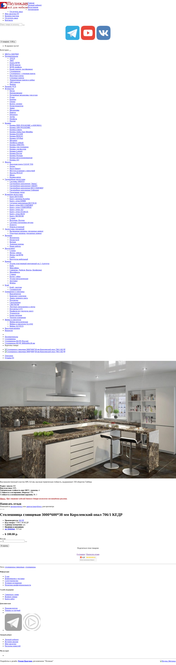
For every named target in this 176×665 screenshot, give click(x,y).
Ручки (12, 97)
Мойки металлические (19, 322)
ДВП (12, 61)
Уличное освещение (18, 317)
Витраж (13, 242)
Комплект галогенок (18, 296)
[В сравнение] (3, 509)
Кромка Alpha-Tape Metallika (21, 132)
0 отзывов (81, 554)
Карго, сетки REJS (17, 214)
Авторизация (33, 9)
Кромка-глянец (16, 130)
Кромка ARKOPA (17, 145)
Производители (11, 608)
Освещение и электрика (14, 292)
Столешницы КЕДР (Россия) (16, 341)
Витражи (8, 235)
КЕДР (21, 520)
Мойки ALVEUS (16, 326)
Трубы (12, 117)
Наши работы (15, 246)
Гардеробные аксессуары (15, 179)
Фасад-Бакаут (15, 168)
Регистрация (33, 7)
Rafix (12, 266)
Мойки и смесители (13, 320)
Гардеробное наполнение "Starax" (23, 184)
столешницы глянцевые (14, 567)
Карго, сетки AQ (16, 210)
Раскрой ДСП (10, 86)
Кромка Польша (16, 156)
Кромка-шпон (15, 177)
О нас (7, 576)
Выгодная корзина (12, 328)
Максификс (14, 268)
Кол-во (3, 539)
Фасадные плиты (17, 76)
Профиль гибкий (16, 143)
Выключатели (15, 294)
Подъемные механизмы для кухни (24, 95)
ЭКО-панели (15, 82)
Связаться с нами (12, 594)
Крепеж (8, 261)
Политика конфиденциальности (18, 585)
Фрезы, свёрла (15, 253)
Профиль (13, 119)
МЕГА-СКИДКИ (12, 54)
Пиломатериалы (11, 56)
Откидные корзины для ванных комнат (26, 233)
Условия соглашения (13, 583)
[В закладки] (1, 509)
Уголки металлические (19, 279)
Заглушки (13, 281)
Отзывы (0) (9, 358)
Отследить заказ (16, 12)
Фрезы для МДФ (16, 255)
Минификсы (15, 272)
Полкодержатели (16, 106)
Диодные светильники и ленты (22, 307)
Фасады (8, 162)
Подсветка (14, 300)
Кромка (8, 123)
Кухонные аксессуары (14, 194)
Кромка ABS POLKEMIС (20, 127)
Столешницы (15, 71)
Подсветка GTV (16, 309)
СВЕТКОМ (14, 305)
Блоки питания (16, 315)
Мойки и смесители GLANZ (21, 324)
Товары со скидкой (12, 610)
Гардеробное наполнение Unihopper (24, 190)
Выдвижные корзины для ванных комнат (26, 231)
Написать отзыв (92, 554)
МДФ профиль (16, 67)
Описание (9, 356)
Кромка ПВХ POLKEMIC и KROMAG (26, 125)
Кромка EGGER (16, 134)
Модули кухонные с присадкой (22, 171)
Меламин (13, 140)
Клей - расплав (16, 287)
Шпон (12, 175)
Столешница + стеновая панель (22, 73)
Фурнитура (9, 89)
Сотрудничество (11, 581)
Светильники (15, 302)
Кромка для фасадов (18, 149)
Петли (12, 91)
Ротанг (12, 166)
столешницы (30, 567)
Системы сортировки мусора (21, 222)
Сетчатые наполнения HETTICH (23, 203)
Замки (12, 108)
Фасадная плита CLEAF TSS (21, 164)
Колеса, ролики (16, 104)
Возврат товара (11, 597)
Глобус (12, 257)
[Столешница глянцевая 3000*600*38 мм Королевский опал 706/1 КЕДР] (35, 349)
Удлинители (15, 313)
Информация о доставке (15, 579)
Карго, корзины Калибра (20, 199)
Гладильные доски (17, 192)
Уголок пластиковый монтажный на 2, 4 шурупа (29, 263)
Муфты (13, 283)
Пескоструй (14, 240)
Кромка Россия (16, 153)
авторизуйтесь (16, 506)
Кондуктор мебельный (19, 259)
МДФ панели (15, 65)
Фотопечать (14, 238)
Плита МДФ (15, 63)
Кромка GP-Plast (16, 138)
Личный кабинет (12, 639)
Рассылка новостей (12, 646)
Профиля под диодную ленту (22, 311)
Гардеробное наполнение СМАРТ (23, 186)
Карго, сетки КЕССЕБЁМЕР (21, 205)
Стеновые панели (17, 78)
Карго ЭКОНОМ (17, 216)
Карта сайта (9, 599)
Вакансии (9, 330)
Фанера (13, 84)
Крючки (13, 99)
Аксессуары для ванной (14, 229)
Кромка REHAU (16, 136)
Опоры (12, 102)
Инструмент (10, 248)
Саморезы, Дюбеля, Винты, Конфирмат (26, 270)
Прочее (13, 121)
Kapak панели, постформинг (21, 69)
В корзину (4, 546)
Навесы (13, 112)
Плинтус (13, 225)
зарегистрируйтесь (34, 506)
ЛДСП (12, 58)
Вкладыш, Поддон (17, 220)
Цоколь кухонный (17, 227)
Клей (7, 285)
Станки (13, 251)
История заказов (11, 642)
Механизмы (14, 110)
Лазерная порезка (17, 244)
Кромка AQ (14, 160)
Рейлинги (14, 114)
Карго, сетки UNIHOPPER (20, 207)
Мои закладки (10, 644)
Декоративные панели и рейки (22, 80)
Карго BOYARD (16, 197)
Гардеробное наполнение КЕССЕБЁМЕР (26, 188)
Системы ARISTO (17, 181)
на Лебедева (10, 529)
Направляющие (16, 93)
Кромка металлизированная (21, 158)
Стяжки (13, 274)
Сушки (12, 218)
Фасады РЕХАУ (16, 173)
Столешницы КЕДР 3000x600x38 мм (20, 343)
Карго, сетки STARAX (19, 212)
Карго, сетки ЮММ (18, 201)
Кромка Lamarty (16, 151)
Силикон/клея (15, 289)
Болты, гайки (15, 276)
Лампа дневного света (19, 298)
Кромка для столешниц (19, 147)
